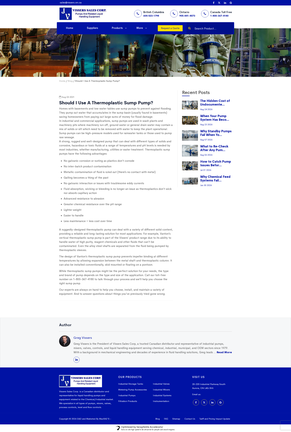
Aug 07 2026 (206, 139)
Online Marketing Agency (125, 418)
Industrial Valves (161, 383)
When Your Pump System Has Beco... (214, 118)
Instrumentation (161, 401)
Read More (224, 352)
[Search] (189, 28)
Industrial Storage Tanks (130, 383)
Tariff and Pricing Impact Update (214, 418)
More (139, 28)
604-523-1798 (151, 15)
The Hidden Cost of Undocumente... (215, 102)
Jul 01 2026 (205, 170)
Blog (70, 80)
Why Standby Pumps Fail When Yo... (216, 133)
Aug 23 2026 (206, 124)
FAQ (166, 418)
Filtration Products (127, 401)
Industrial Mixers (161, 389)
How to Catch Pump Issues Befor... (215, 163)
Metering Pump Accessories (132, 389)
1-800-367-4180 (219, 15)
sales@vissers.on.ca (71, 2)
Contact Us (189, 418)
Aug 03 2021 (67, 97)
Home (69, 28)
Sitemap (176, 418)
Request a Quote (170, 28)
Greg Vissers (83, 338)
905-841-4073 (187, 15)
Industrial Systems (162, 395)
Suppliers (92, 28)
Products (117, 28)
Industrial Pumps (126, 395)
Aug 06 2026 (206, 155)
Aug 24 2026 (206, 109)
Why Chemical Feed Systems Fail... (215, 178)
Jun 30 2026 (206, 185)
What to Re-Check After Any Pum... (214, 148)
